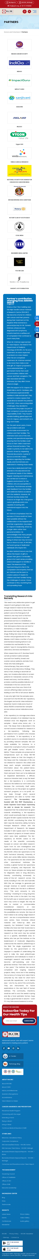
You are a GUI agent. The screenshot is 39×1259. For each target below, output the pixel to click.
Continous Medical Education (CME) (14, 1128)
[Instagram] (13, 1048)
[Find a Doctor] (36, 335)
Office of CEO (6, 1181)
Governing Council (8, 1174)
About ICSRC (6, 1087)
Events (4, 1218)
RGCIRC (4, 1234)
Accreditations (7, 1097)
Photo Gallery (24, 1214)
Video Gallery (24, 1218)
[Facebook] (4, 1048)
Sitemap (6, 1237)
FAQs (3, 1201)
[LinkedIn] (18, 1048)
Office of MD (6, 1184)
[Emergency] (36, 318)
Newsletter (5, 1225)
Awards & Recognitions (10, 1094)
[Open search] (29, 11)
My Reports (12, 2)
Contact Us (15, 1237)
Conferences (6, 1221)
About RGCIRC (7, 1084)
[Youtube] (9, 1048)
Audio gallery (24, 1221)
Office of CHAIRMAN (8, 1177)
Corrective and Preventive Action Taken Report (18, 1164)
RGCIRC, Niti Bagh (27, 2)
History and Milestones (10, 1091)
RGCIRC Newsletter (27, 1234)
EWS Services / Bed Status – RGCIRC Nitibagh (17, 1148)
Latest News (6, 1214)
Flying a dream (7, 1121)
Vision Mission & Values (10, 1101)
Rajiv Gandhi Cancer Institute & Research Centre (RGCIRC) (19, 1254)
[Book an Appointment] (25, 11)
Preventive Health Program (11, 1111)
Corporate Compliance (10, 1141)
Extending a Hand (8, 1118)
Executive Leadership (9, 1188)
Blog (3, 1197)
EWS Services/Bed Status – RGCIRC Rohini (16, 1145)
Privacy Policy (13, 1234)
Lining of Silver (6, 1125)
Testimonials (6, 1204)
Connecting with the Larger (11, 1114)
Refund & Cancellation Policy (12, 1138)
